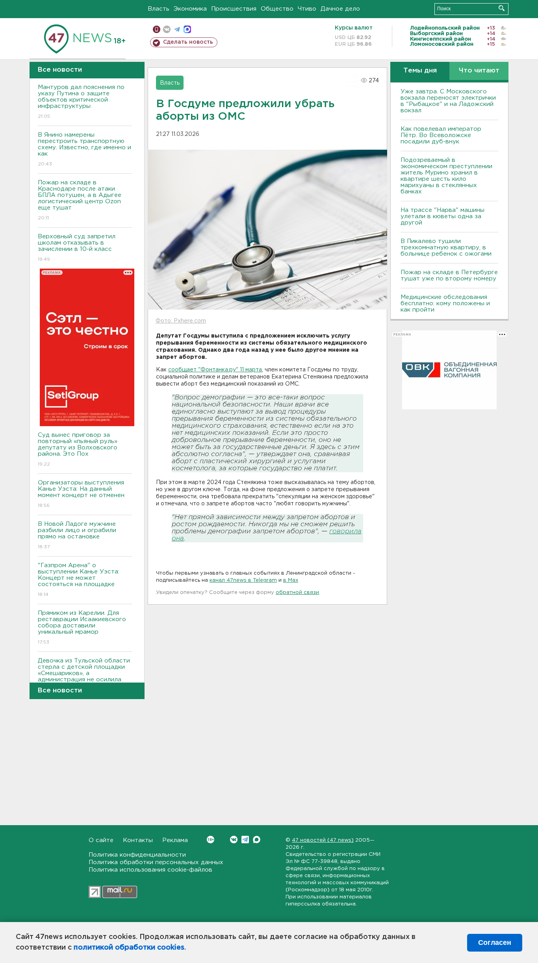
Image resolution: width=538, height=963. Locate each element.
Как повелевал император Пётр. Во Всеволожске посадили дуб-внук (441, 135)
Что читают (479, 71)
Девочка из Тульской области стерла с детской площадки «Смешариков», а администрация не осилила (84, 675)
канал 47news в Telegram (243, 580)
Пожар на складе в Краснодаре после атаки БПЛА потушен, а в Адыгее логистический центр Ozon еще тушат (79, 200)
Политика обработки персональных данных (156, 862)
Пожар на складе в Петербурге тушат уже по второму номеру (449, 275)
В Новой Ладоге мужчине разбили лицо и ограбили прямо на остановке (77, 535)
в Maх (290, 580)
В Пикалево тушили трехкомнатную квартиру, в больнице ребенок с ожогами (446, 247)
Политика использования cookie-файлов (150, 869)
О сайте (101, 840)
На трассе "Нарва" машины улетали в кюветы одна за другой (442, 216)
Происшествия (233, 8)
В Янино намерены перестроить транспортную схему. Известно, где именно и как (84, 149)
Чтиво (307, 8)
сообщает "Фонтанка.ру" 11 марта (215, 369)
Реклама (175, 840)
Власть (158, 8)
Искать (502, 8)
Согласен (494, 942)
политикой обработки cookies (129, 947)
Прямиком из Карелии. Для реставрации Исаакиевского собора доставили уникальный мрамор (82, 627)
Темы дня (420, 71)
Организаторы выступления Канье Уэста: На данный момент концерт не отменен (81, 494)
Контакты (138, 840)
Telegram (245, 839)
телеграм (177, 29)
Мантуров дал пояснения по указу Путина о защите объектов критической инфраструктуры (81, 102)
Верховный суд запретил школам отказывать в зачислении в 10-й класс (76, 248)
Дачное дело (340, 8)
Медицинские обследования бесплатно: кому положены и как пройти (445, 303)
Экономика (190, 8)
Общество (277, 8)
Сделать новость (188, 42)
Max (256, 839)
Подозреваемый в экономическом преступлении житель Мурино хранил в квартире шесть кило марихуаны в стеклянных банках (446, 176)
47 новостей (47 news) (323, 840)
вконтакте (167, 29)
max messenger (187, 29)
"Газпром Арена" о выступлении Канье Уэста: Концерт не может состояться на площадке (78, 580)
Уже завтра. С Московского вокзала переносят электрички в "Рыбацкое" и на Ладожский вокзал (448, 101)
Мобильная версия (156, 29)
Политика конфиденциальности (137, 854)
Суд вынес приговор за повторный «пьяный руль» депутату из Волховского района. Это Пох (77, 449)
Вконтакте (233, 839)
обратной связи (297, 592)
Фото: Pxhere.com (181, 321)
